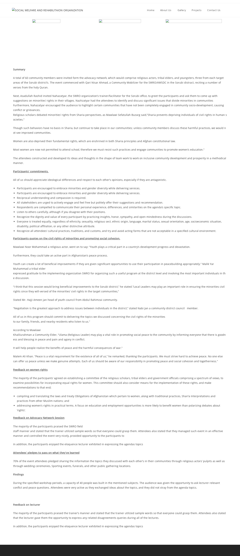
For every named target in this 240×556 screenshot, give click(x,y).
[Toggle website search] (227, 10)
